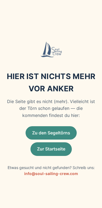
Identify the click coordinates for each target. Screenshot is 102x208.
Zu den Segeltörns (51, 132)
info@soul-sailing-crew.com (51, 173)
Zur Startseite (51, 149)
